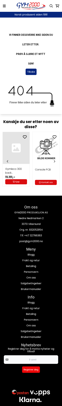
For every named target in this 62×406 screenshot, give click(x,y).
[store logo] (31, 5)
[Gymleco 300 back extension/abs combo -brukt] (16, 148)
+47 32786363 (33, 235)
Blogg (31, 254)
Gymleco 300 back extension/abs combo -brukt (14, 171)
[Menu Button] (4, 6)
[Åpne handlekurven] (57, 6)
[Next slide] (54, 161)
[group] (16, 161)
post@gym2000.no (31, 241)
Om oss (31, 277)
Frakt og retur (31, 260)
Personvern (31, 272)
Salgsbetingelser (31, 283)
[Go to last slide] (7, 161)
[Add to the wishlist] (25, 137)
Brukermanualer (31, 289)
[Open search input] (51, 6)
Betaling (31, 266)
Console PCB (43, 169)
